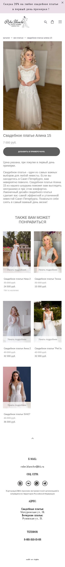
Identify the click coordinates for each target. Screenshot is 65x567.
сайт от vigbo (32, 559)
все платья (18, 38)
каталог (6, 38)
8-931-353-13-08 (32, 539)
